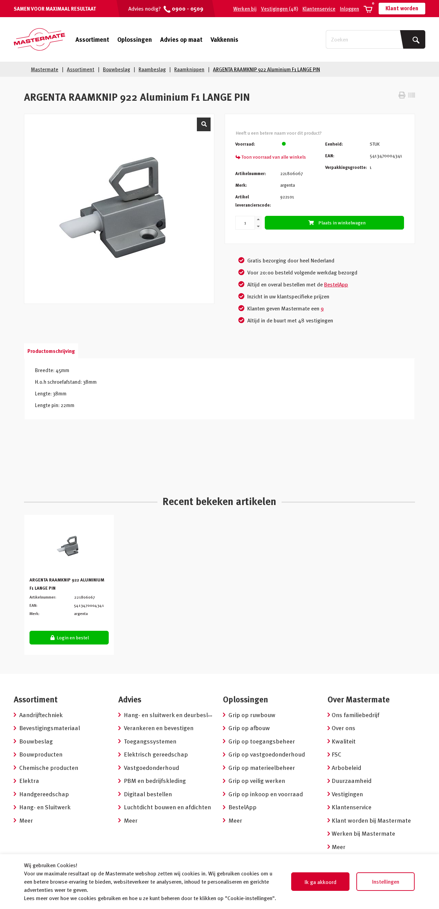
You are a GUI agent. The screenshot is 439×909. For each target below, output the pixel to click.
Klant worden (401, 8)
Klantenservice (318, 8)
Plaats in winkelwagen (342, 222)
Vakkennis (224, 39)
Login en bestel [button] (72, 637)
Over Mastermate (359, 699)
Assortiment (92, 39)
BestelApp (336, 284)
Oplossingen (134, 39)
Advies (129, 699)
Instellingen (385, 881)
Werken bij (245, 8)
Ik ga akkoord (320, 882)
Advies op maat (181, 39)
